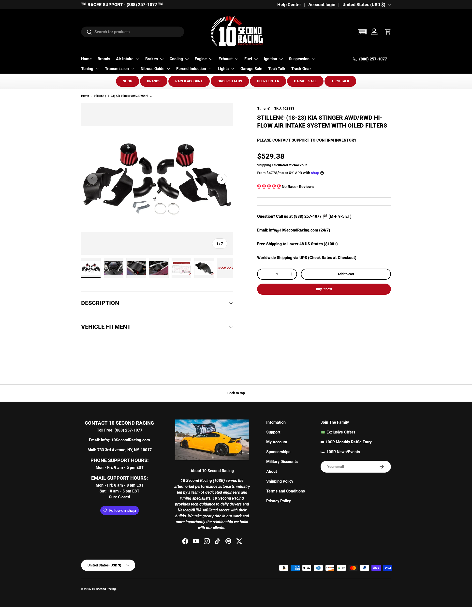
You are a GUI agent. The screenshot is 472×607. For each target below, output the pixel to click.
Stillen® (263, 108)
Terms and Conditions (285, 491)
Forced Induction (191, 68)
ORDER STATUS (230, 81)
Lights (223, 68)
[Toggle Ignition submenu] (281, 59)
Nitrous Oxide (152, 68)
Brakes (151, 59)
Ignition (270, 59)
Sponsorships (278, 451)
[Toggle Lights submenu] (233, 69)
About (271, 471)
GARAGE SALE (305, 81)
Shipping (264, 165)
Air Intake (124, 59)
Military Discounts (282, 461)
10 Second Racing (104, 589)
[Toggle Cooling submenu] (187, 59)
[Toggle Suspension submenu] (313, 59)
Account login (321, 4)
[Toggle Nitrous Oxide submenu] (168, 69)
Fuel (248, 59)
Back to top (236, 393)
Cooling (176, 59)
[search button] (86, 32)
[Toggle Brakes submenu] (162, 59)
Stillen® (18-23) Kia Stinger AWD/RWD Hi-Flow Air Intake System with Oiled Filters (123, 96)
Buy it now (324, 289)
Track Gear (301, 68)
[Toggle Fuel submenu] (256, 59)
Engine (201, 59)
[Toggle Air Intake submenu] (137, 59)
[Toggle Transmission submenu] (133, 69)
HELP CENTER (268, 81)
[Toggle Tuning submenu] (97, 69)
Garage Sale (251, 68)
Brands (104, 59)
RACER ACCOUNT (189, 81)
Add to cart (346, 274)
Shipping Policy (279, 481)
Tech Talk (276, 68)
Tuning (87, 68)
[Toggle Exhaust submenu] (236, 59)
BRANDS (154, 81)
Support (273, 432)
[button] (362, 32)
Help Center (289, 4)
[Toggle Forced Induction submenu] (210, 69)
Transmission (117, 68)
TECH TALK (340, 81)
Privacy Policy (278, 501)
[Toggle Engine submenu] (211, 59)
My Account (276, 442)
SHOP (127, 81)
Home (86, 59)
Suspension (299, 59)
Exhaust (226, 59)
